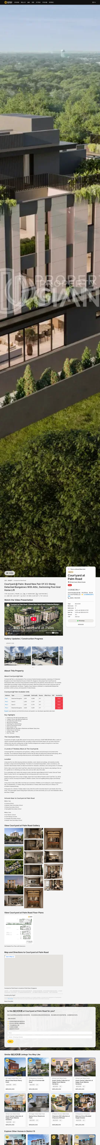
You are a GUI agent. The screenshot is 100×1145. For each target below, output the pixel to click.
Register (6, 711)
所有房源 (16, 2)
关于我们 (38, 2)
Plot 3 (6, 704)
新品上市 (23, 2)
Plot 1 (6, 698)
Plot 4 (6, 707)
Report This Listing (8, 1001)
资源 (33, 2)
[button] (16, 2)
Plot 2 (6, 701)
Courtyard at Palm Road (20, 580)
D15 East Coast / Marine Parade (77, 582)
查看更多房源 (81, 624)
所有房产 (10, 580)
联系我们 (51, 2)
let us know (10, 998)
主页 (5, 580)
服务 (29, 2)
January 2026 (10, 643)
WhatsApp (82, 620)
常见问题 (44, 2)
